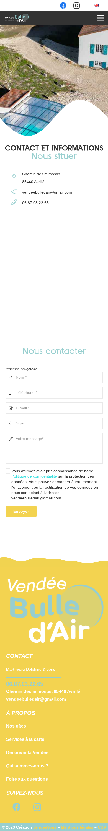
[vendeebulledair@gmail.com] (16, 192)
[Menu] (100, 18)
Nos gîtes (16, 726)
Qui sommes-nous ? (27, 766)
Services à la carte (25, 739)
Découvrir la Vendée (27, 752)
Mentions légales (77, 827)
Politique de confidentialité (34, 476)
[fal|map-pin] (16, 178)
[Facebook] (16, 807)
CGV (102, 827)
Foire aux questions (27, 779)
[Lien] (17, 18)
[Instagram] (37, 807)
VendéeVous (44, 827)
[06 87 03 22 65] (16, 203)
